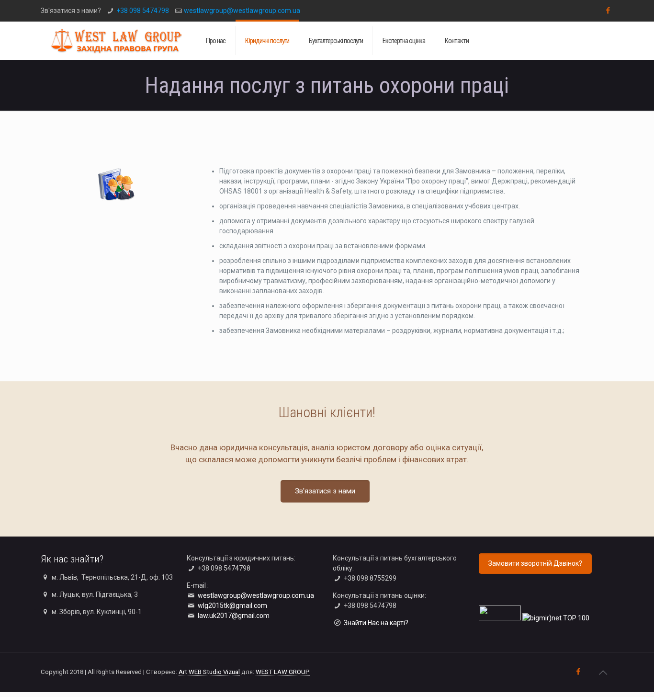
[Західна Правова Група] (116, 41)
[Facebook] (608, 10)
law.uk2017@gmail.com (234, 615)
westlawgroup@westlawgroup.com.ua (242, 10)
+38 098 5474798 (142, 10)
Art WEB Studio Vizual (209, 671)
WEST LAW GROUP (283, 671)
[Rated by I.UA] (500, 618)
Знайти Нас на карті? (376, 623)
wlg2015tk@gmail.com (232, 605)
